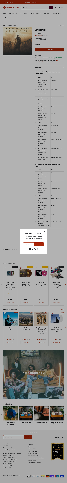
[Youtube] (32, 249)
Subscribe (39, 244)
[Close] (44, 231)
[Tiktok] (37, 249)
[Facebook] (30, 249)
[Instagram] (35, 249)
